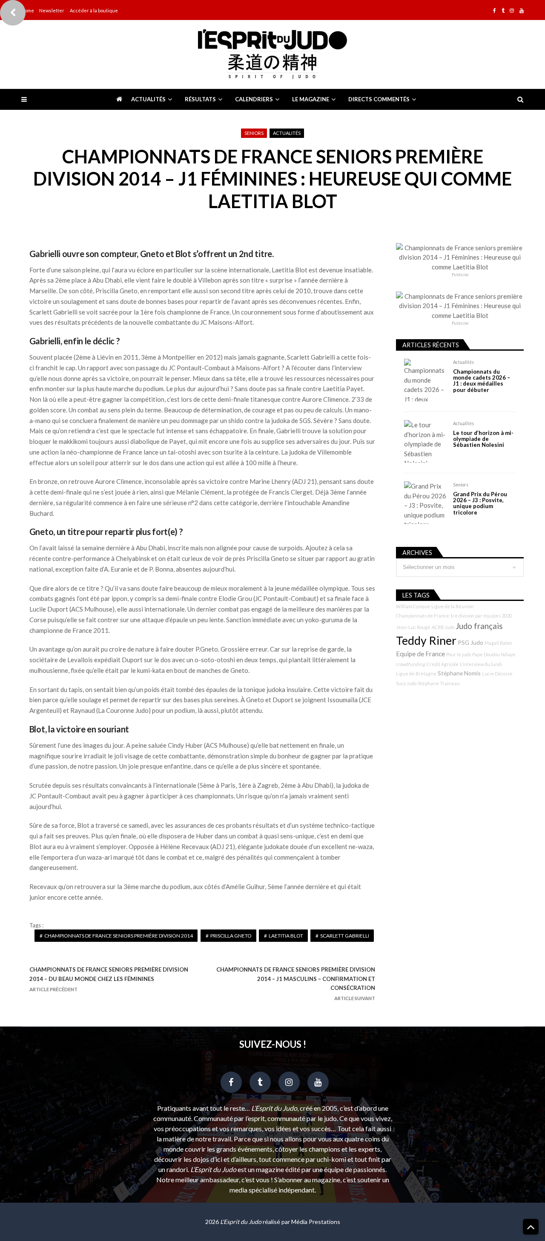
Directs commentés (379, 99)
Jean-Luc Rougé (413, 627)
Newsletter (51, 10)
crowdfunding (410, 664)
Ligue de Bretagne (416, 673)
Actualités (148, 99)
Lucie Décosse (497, 673)
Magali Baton (498, 643)
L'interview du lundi (481, 664)
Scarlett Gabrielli (344, 935)
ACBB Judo (443, 627)
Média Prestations (315, 1221)
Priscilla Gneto (231, 935)
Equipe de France (420, 654)
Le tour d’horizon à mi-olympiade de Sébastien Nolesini (483, 439)
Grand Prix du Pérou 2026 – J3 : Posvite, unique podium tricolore (480, 503)
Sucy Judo (406, 683)
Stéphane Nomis (459, 673)
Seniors (254, 133)
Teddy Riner (426, 640)
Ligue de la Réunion (452, 606)
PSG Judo (470, 642)
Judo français (479, 626)
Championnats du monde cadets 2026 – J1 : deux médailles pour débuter (481, 381)
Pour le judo (458, 654)
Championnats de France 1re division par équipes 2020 (454, 615)
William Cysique (413, 606)
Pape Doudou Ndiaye (494, 654)
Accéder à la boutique (94, 10)
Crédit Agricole (443, 664)
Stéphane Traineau (439, 683)
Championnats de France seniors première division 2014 (118, 935)
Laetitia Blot (286, 935)
